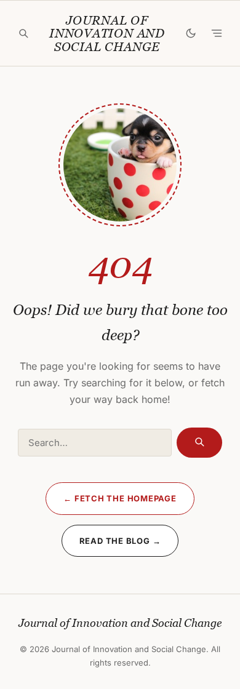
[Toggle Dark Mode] (191, 33)
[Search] (23, 33)
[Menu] (217, 33)
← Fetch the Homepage (120, 498)
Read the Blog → (120, 541)
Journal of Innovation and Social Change (107, 34)
